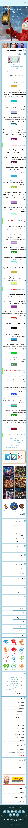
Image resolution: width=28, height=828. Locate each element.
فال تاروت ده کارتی (20, 729)
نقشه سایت (9, 824)
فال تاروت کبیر (21, 705)
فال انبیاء (22, 559)
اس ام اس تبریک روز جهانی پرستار (16, 438)
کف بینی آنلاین (21, 583)
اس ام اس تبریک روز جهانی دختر (18, 531)
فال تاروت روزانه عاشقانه (19, 734)
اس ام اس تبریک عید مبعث (18, 442)
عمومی (18, 514)
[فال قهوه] (20, 483)
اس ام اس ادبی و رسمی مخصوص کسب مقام (14, 72)
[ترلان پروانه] (14, 46)
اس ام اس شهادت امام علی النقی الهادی (15, 444)
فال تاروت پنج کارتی (20, 720)
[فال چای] (20, 494)
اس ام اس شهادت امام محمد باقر (16, 446)
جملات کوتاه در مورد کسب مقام (17, 68)
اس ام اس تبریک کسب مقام (12, 10)
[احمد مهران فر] (22, 46)
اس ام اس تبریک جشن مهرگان (18, 525)
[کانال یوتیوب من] (14, 815)
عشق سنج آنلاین (21, 622)
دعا (23, 604)
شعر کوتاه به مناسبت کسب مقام (17, 66)
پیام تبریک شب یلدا (20, 773)
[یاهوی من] (23, 811)
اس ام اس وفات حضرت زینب (18, 538)
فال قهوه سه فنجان (20, 571)
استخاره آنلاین (21, 550)
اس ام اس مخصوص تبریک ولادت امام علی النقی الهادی (13, 447)
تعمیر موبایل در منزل (20, 749)
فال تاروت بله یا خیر (20, 737)
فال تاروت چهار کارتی (20, 717)
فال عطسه (22, 792)
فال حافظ (22, 764)
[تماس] (8, 811)
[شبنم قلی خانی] (6, 46)
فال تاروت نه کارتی (20, 726)
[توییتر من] (4, 811)
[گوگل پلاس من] (17, 815)
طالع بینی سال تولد (20, 693)
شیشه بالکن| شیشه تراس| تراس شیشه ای (16, 752)
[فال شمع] (8, 483)
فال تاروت (22, 740)
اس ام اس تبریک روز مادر (19, 541)
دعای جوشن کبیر (21, 601)
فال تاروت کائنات (21, 708)
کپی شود (14, 85)
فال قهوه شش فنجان (20, 574)
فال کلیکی (22, 613)
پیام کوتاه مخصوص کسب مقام (17, 70)
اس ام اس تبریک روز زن (18, 440)
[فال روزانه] (8, 472)
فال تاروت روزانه (21, 702)
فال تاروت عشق (21, 732)
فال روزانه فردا (21, 801)
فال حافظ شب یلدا (20, 770)
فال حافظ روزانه (21, 767)
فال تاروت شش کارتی (20, 723)
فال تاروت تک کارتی (20, 711)
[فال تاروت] (20, 472)
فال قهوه (22, 568)
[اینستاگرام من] (12, 811)
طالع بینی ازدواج (21, 592)
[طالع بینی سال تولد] (14, 684)
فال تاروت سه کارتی (20, 714)
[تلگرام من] (19, 811)
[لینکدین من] (10, 815)
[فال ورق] (8, 494)
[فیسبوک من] (15, 811)
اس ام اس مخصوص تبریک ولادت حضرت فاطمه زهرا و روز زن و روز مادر (14, 534)
